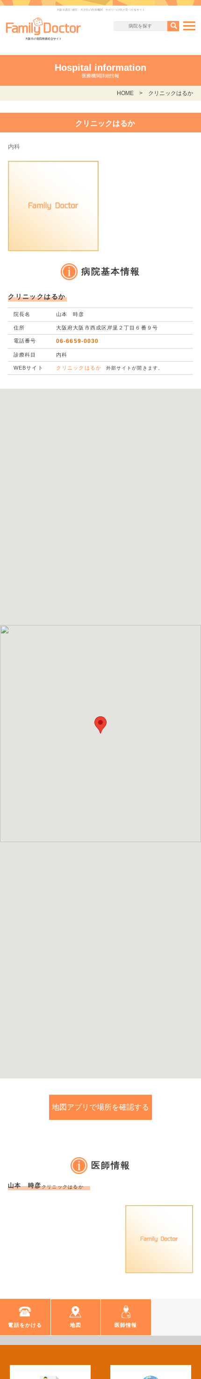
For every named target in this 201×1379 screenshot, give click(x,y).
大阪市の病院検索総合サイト (43, 38)
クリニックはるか (78, 367)
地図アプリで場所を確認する (100, 1107)
